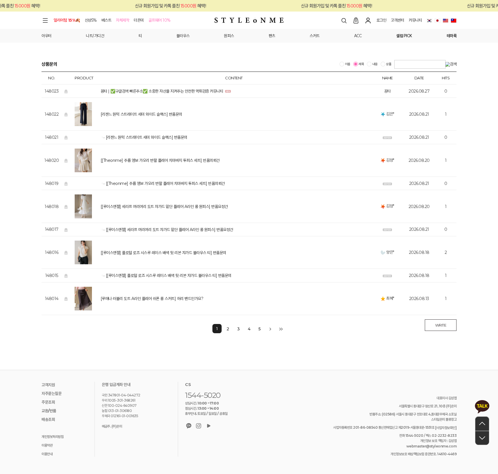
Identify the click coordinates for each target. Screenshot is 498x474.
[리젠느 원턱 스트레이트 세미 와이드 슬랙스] (134, 114)
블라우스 (183, 35)
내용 (374, 64)
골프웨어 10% (159, 20)
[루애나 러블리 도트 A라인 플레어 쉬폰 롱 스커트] (138, 298)
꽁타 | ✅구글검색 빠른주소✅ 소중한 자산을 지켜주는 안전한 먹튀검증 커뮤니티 (162, 91)
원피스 (229, 35)
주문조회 (48, 402)
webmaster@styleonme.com (431, 446)
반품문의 (175, 114)
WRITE (440, 325)
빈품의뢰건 (211, 160)
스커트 (315, 35)
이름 (347, 64)
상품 (388, 64)
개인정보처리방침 (52, 436)
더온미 (139, 20)
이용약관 (47, 445)
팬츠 (272, 35)
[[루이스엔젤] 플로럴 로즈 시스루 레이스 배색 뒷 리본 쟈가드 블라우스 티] (156, 252)
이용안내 (47, 454)
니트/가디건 (95, 35)
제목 (361, 64)
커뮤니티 (415, 20)
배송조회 (48, 419)
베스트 (106, 20)
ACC (358, 35)
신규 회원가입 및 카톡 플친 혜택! (158, 6)
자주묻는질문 (51, 393)
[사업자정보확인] (446, 428)
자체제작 (122, 20)
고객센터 (397, 20)
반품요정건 (219, 206)
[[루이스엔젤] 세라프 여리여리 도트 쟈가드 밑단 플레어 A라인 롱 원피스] (155, 206)
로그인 (381, 20)
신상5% (91, 20)
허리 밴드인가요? (190, 298)
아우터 (47, 35)
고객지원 (48, 384)
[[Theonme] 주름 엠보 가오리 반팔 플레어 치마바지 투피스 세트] (151, 160)
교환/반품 (49, 410)
